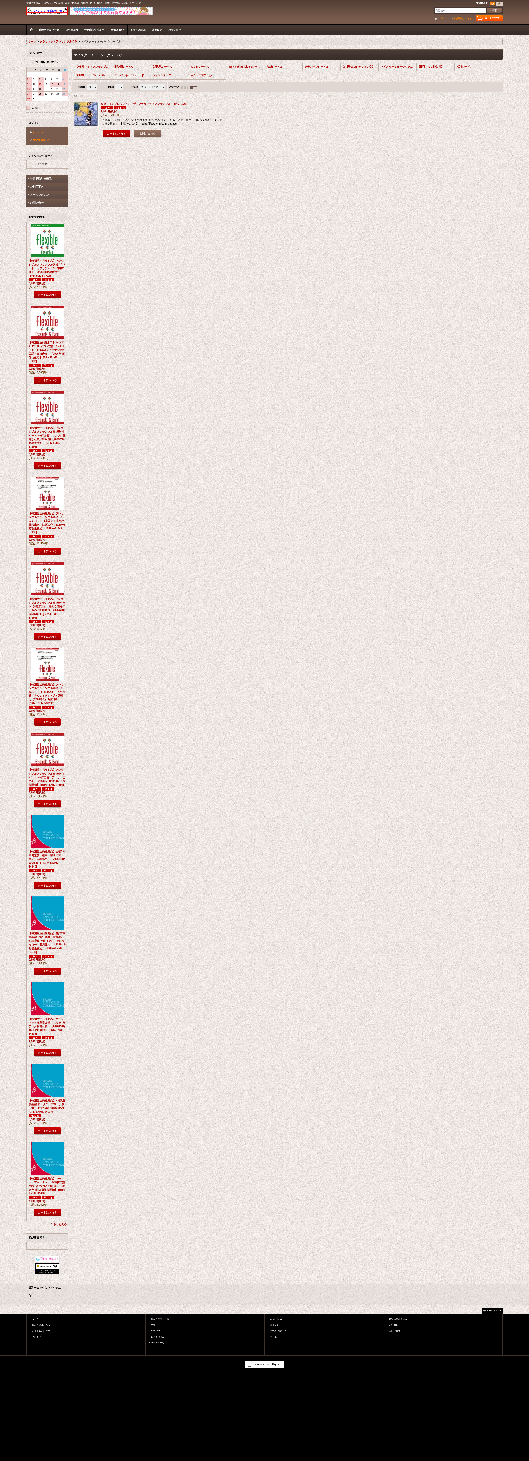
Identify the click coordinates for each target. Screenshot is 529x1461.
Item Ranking (157, 1342)
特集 (153, 1325)
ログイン (441, 18)
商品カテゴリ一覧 (160, 1319)
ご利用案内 (37, 186)
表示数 (82, 86)
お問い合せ (37, 202)
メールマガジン (39, 194)
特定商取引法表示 (41, 178)
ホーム (35, 1319)
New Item (155, 1330)
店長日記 (274, 1325)
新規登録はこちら (462, 18)
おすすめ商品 (157, 1336)
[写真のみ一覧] (185, 87)
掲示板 (273, 1336)
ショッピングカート (42, 1330)
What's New (276, 1319)
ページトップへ (494, 1310)
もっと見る (60, 1224)
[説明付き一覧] (194, 87)
